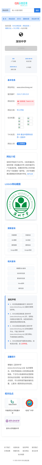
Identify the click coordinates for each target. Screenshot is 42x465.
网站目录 (12, 19)
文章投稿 (7, 451)
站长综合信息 (21, 273)
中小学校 (16, 28)
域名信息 (21, 288)
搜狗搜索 (14, 245)
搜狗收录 (28, 245)
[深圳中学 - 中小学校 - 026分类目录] (21, 4)
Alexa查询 (21, 283)
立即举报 (24, 344)
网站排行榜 (35, 19)
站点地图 (21, 454)
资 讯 (19, 19)
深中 (18, 134)
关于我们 (7, 447)
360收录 (28, 240)
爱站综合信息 (21, 278)
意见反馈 (35, 451)
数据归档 (16, 451)
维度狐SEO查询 (21, 268)
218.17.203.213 (23, 94)
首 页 (4, 19)
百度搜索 (14, 235)
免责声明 (26, 447)
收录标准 (16, 447)
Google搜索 (14, 250)
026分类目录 (16, 26)
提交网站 (26, 451)
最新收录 (26, 19)
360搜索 (14, 240)
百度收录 (28, 235)
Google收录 (28, 250)
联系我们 (35, 447)
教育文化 (8, 28)
